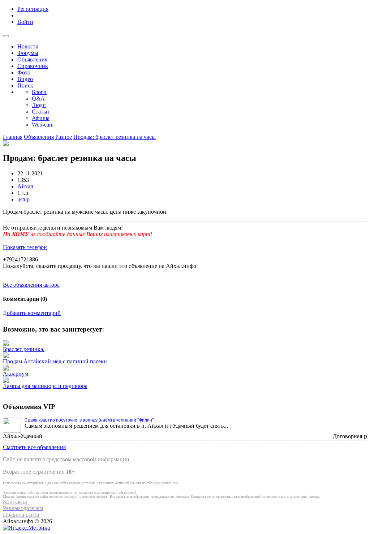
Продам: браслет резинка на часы (114, 137)
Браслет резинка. (23, 349)
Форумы (27, 53)
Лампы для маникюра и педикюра (45, 386)
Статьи (40, 111)
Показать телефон (25, 247)
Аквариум (15, 374)
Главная (12, 137)
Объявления (32, 59)
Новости (28, 46)
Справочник (32, 66)
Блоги (39, 92)
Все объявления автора (31, 285)
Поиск (25, 85)
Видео (25, 79)
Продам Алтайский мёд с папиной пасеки (55, 361)
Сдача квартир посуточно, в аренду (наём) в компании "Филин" (89, 420)
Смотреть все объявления (34, 447)
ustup (23, 199)
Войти (25, 22)
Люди (39, 105)
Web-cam (42, 124)
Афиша (41, 118)
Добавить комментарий (32, 313)
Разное (63, 137)
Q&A (38, 98)
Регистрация (32, 9)
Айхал (25, 186)
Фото (23, 72)
